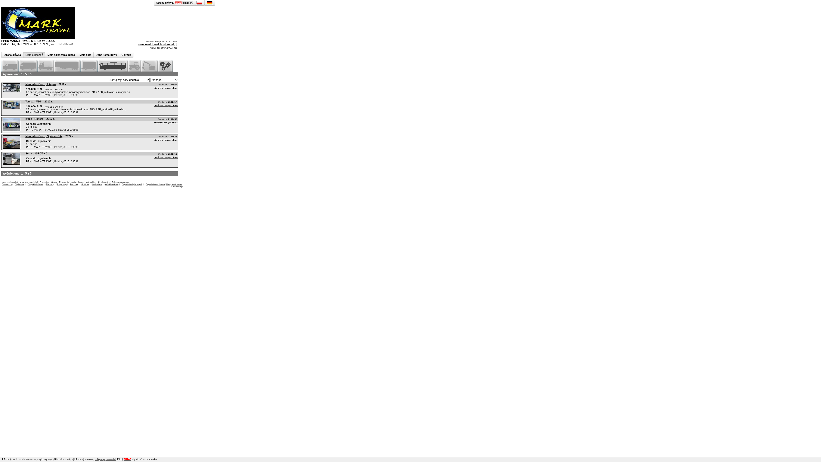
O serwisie (44, 182)
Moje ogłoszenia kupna (61, 54)
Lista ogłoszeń (34, 54)
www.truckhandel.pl (29, 182)
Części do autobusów (155, 184)
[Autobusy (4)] (112, 71)
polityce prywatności (105, 459)
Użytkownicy (104, 182)
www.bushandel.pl (10, 182)
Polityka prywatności (121, 182)
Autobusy (74, 184)
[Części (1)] (165, 71)
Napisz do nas (77, 182)
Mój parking (91, 182)
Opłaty (54, 182)
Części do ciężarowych (132, 184)
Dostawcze (7, 184)
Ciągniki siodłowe (35, 184)
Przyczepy (62, 184)
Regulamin (64, 182)
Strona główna (12, 54)
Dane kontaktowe (106, 54)
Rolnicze (85, 184)
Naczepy (50, 184)
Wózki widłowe (111, 184)
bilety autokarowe (174, 184)
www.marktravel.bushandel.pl (157, 44)
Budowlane (97, 184)
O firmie (126, 54)
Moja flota (85, 54)
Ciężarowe (19, 184)
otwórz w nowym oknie (166, 88)
